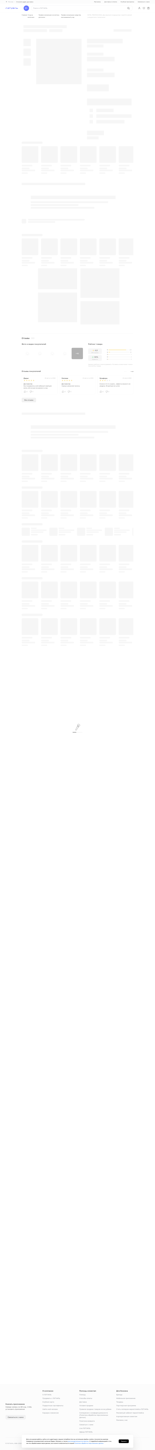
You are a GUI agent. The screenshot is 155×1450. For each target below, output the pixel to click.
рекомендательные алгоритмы (78, 1441)
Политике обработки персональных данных (89, 1443)
